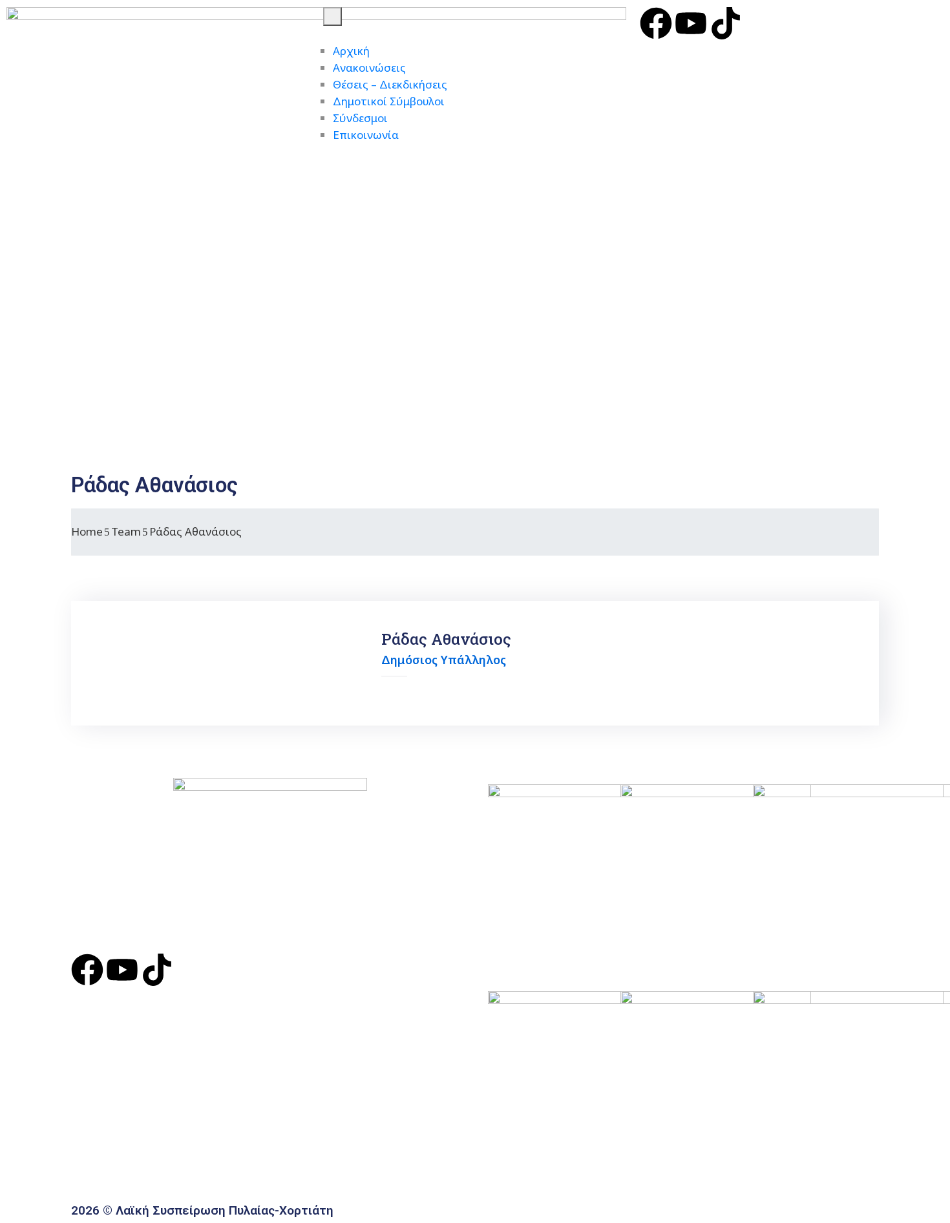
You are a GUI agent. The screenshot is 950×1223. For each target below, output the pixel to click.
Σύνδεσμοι (360, 117)
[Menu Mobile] (332, 16)
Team (126, 531)
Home (87, 531)
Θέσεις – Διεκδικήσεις (390, 84)
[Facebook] (656, 23)
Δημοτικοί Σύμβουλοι (389, 101)
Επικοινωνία (366, 134)
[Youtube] (691, 23)
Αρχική (351, 50)
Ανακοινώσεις (369, 67)
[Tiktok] (726, 23)
